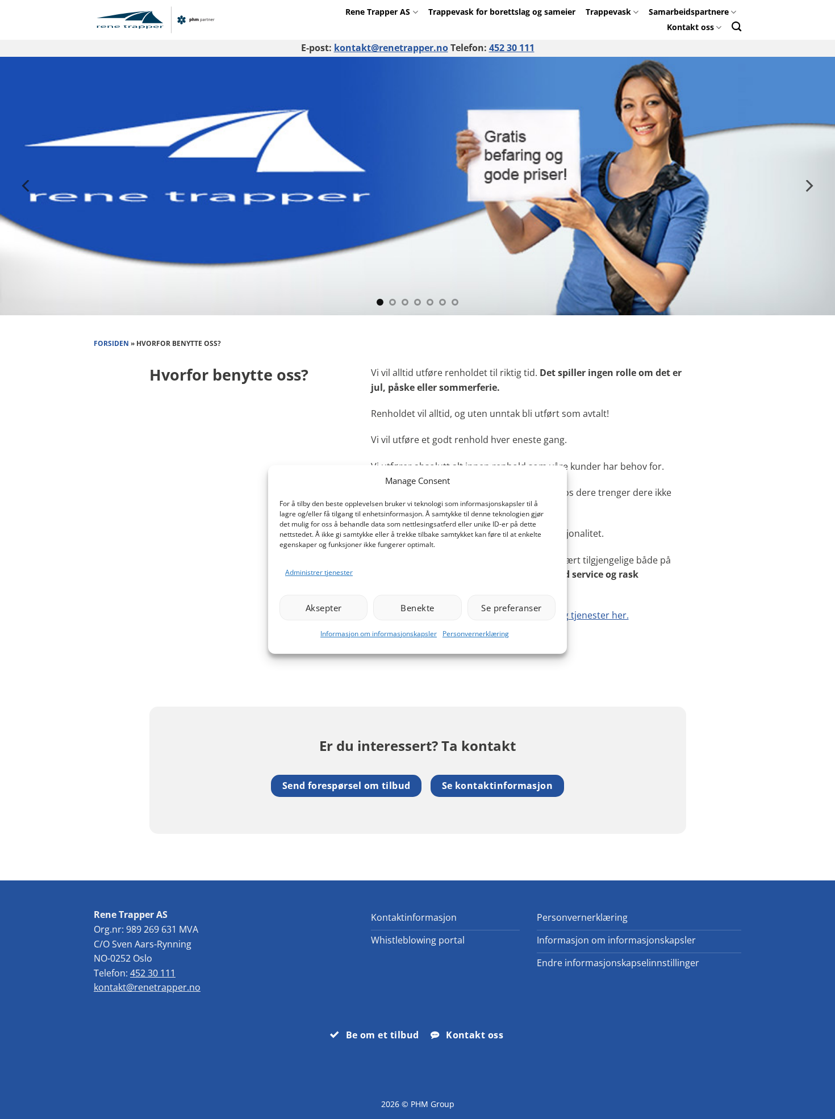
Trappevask (608, 11)
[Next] (808, 186)
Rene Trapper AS (377, 11)
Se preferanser (511, 607)
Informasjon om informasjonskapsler (378, 633)
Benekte (417, 607)
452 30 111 (512, 47)
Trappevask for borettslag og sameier (501, 11)
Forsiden (111, 343)
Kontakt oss (690, 27)
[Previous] (26, 186)
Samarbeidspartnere (689, 11)
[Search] (736, 26)
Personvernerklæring (475, 633)
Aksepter (324, 607)
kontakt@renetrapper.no (391, 47)
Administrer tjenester (319, 572)
